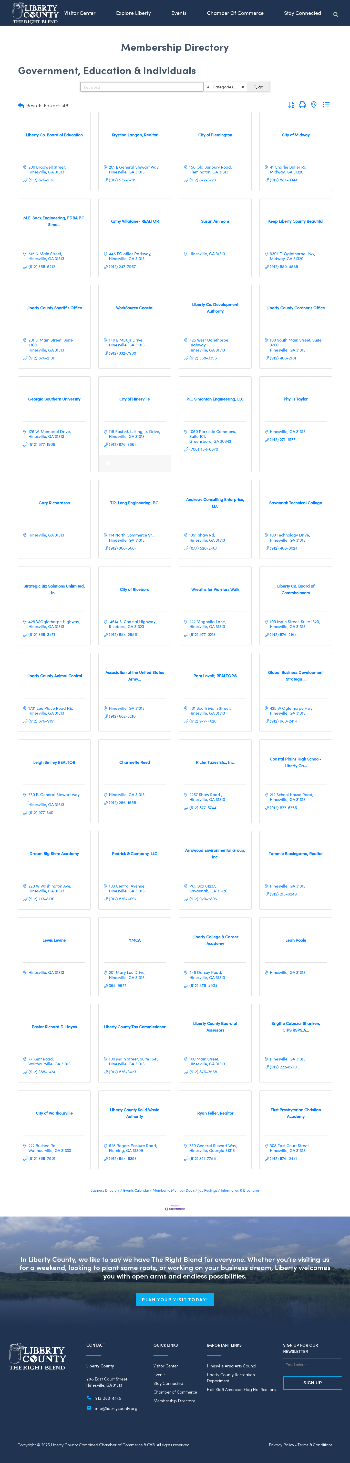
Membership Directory (174, 1400)
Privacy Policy (281, 1444)
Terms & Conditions (315, 1444)
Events (159, 1374)
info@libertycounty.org (116, 1408)
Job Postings (207, 1190)
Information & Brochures (240, 1190)
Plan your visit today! (175, 1299)
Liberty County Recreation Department (231, 1377)
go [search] (260, 86)
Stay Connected (168, 1383)
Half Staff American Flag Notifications (241, 1389)
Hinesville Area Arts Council (231, 1365)
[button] (21, 105)
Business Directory (105, 1190)
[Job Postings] (108, 465)
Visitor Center (165, 1365)
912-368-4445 (108, 1398)
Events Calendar (136, 1190)
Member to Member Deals (174, 1190)
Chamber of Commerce (175, 1392)
